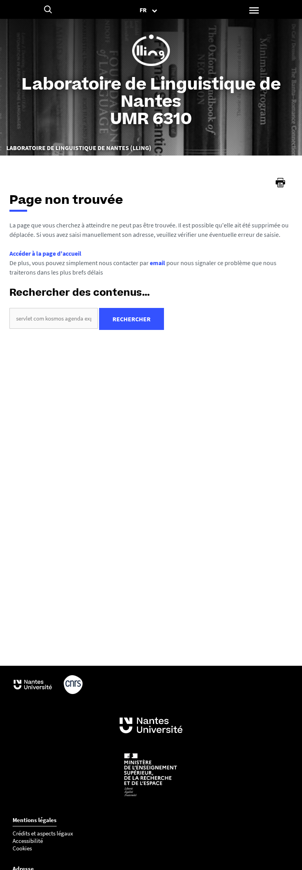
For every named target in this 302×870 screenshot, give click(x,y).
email (157, 263)
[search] (53, 318)
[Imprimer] (280, 182)
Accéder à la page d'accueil (45, 253)
